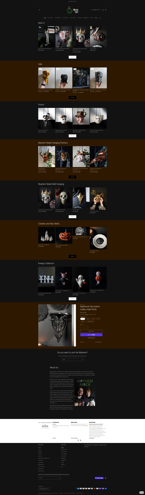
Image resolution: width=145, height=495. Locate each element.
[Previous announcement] (38, 1)
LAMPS (62, 462)
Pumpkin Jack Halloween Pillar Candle (62, 245)
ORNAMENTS (63, 460)
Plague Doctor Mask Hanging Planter (96, 168)
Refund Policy (40, 462)
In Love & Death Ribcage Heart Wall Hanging (62, 48)
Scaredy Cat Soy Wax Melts (94, 250)
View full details (98, 342)
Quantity (81, 324)
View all (72, 57)
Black (83, 318)
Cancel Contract (41, 470)
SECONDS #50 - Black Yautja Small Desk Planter (63, 89)
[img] (45, 426)
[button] (39, 9)
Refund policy (55, 493)
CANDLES (63, 464)
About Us (39, 449)
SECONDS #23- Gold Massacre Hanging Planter (45, 89)
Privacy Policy (40, 460)
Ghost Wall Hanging (76, 209)
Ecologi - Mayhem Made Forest (43, 458)
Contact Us (40, 456)
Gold (93, 318)
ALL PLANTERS (64, 453)
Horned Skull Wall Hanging (94, 211)
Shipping (87, 314)
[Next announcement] (106, 1)
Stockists (40, 453)
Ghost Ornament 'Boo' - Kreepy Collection (79, 293)
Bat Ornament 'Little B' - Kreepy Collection (62, 290)
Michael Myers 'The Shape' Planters (61, 130)
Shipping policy (72, 493)
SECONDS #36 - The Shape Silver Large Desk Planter (98, 89)
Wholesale (40, 451)
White (88, 318)
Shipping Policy (41, 464)
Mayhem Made (43, 493)
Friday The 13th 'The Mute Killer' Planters (96, 130)
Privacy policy (61, 493)
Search (39, 447)
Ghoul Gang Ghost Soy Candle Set (43, 244)
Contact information (79, 493)
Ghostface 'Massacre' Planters (43, 130)
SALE (62, 466)
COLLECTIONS (63, 449)
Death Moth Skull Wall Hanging (60, 209)
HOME (62, 447)
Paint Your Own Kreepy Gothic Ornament (44, 293)
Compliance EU (41, 468)
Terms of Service (41, 466)
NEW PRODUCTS (64, 451)
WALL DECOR (63, 456)
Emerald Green (90, 321)
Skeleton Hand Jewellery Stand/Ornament (44, 48)
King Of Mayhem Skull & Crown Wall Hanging (80, 48)
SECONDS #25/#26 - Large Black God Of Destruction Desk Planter (81, 90)
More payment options (91, 337)
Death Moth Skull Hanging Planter (61, 168)
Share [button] (82, 342)
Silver (98, 318)
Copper (83, 321)
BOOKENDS (63, 458)
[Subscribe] (82, 359)
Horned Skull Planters (41, 168)
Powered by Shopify (49, 493)
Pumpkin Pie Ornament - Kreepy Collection (96, 290)
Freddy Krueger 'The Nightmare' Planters (79, 130)
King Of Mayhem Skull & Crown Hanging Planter (80, 168)
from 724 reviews (45, 427)
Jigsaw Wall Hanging (93, 48)
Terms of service (66, 493)
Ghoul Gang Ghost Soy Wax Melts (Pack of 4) (80, 236)
